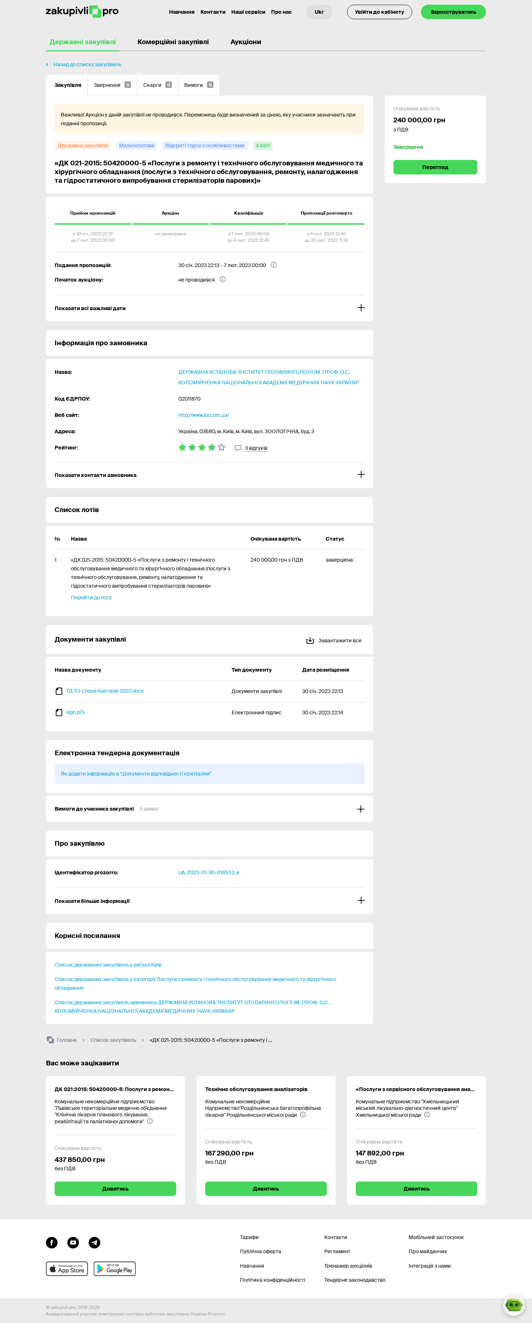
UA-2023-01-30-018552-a (208, 872)
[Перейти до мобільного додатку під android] (115, 1268)
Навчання (182, 12)
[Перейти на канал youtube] (73, 1242)
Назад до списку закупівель (87, 64)
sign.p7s (75, 712)
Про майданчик (428, 1251)
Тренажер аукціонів (348, 1266)
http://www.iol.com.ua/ (203, 415)
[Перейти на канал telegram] (94, 1242)
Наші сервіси (248, 12)
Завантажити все (339, 640)
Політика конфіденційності (272, 1280)
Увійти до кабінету (379, 12)
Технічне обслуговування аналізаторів (256, 1089)
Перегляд (435, 167)
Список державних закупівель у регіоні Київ (108, 964)
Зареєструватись (453, 12)
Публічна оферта (260, 1251)
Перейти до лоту (91, 597)
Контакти (212, 12)
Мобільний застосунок (436, 1237)
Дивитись (115, 1188)
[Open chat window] (514, 1305)
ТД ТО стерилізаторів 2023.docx (105, 691)
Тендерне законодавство (354, 1280)
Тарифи (249, 1237)
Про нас (281, 12)
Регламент (337, 1251)
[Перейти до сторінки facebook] (52, 1242)
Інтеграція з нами (430, 1266)
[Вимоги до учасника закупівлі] (209, 809)
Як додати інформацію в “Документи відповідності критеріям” (136, 773)
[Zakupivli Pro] (82, 11)
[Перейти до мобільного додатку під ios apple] (67, 1268)
